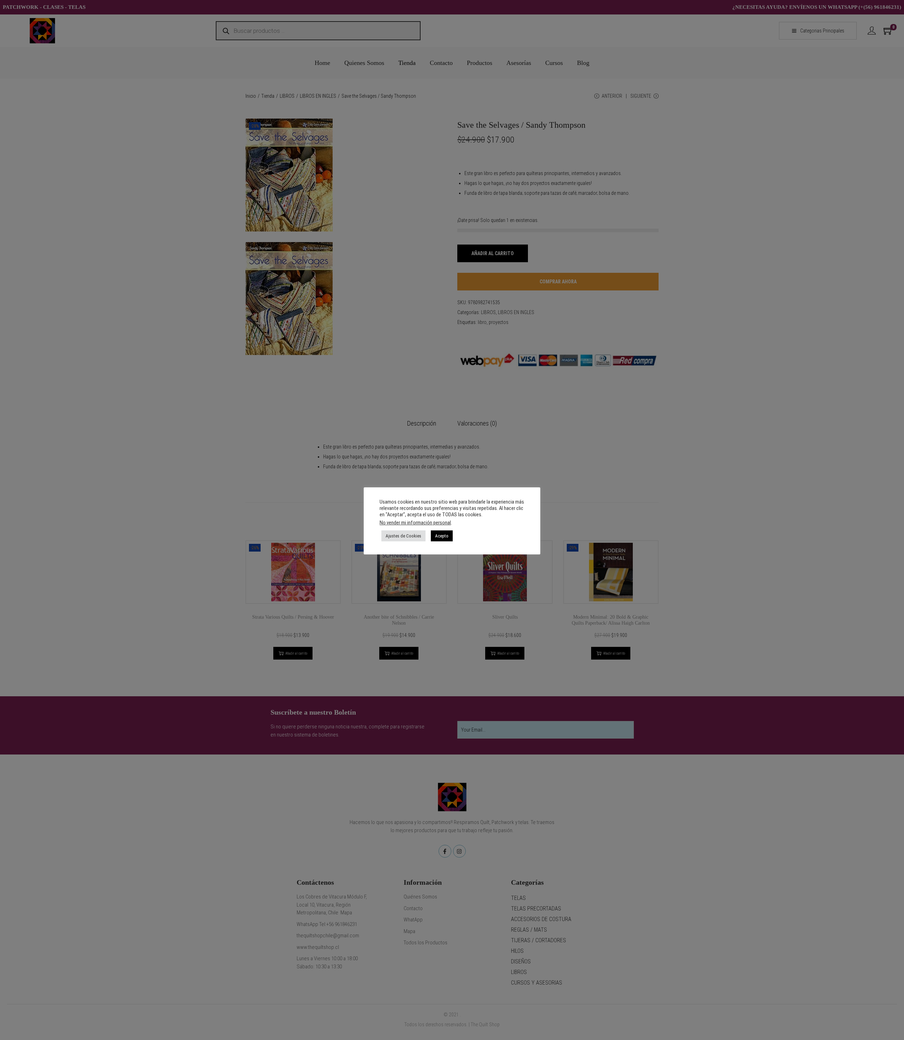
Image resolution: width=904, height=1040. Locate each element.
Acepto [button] (441, 536)
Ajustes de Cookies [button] (403, 536)
